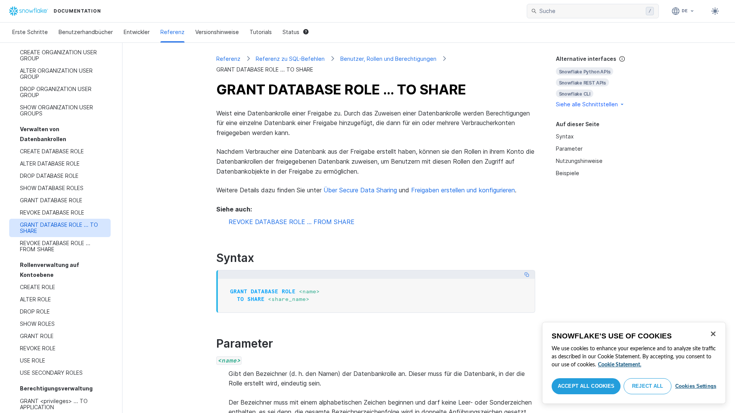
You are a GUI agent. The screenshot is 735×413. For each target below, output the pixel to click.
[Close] (713, 333)
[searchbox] (591, 11)
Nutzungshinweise (579, 161)
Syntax (565, 136)
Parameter (569, 148)
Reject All (647, 386)
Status (291, 32)
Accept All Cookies (586, 386)
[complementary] (599, 81)
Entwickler (137, 32)
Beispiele (567, 173)
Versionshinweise (217, 32)
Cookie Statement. (619, 364)
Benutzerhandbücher (86, 32)
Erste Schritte (30, 32)
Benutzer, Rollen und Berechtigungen (388, 58)
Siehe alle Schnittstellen (587, 104)
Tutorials (261, 32)
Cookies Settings (695, 386)
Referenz (172, 32)
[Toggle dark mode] (715, 11)
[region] (634, 363)
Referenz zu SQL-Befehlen (290, 58)
